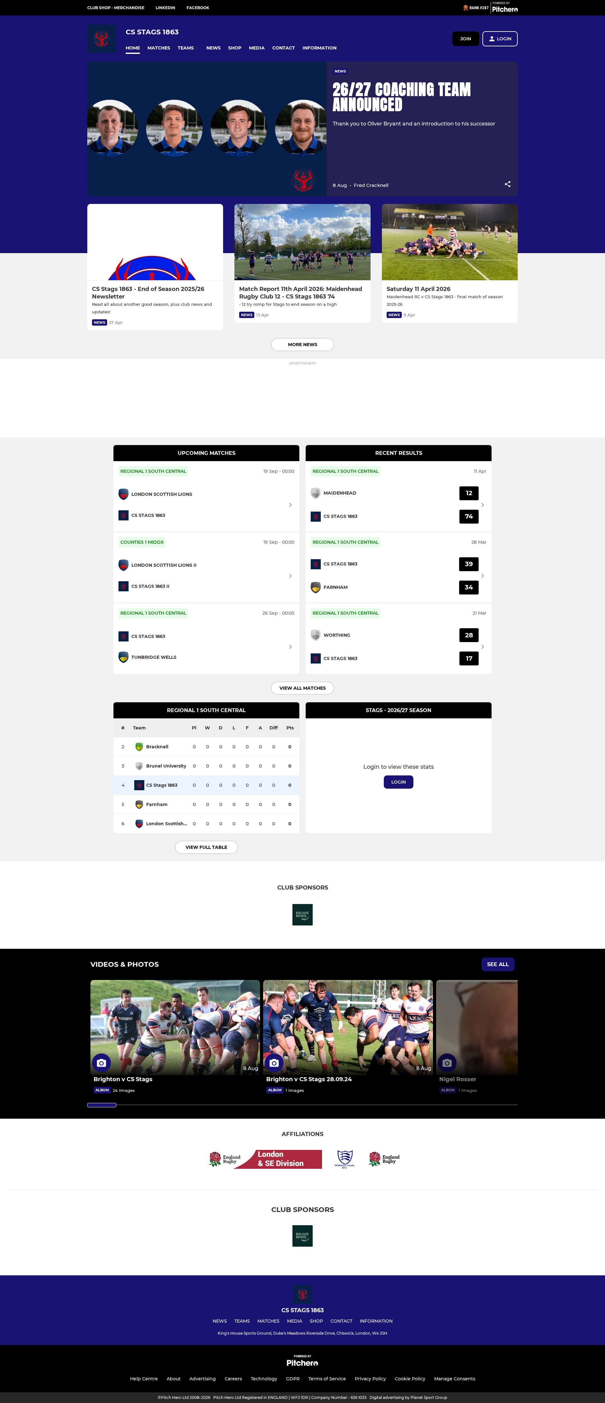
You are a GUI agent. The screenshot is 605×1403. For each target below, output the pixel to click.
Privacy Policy (370, 1379)
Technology (264, 1379)
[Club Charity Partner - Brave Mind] (302, 916)
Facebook (198, 7)
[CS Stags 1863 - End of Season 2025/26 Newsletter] (155, 242)
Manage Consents (454, 1379)
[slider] (101, 1105)
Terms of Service (327, 1379)
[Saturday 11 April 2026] (450, 242)
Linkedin (165, 7)
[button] (133, 48)
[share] (507, 184)
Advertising (202, 1379)
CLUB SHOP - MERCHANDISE (115, 7)
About (174, 1379)
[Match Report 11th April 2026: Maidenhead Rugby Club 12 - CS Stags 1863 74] (302, 242)
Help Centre (144, 1379)
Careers (233, 1379)
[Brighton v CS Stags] (175, 1027)
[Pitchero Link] (505, 10)
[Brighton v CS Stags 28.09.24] (348, 1027)
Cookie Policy (410, 1379)
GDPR (293, 1379)
